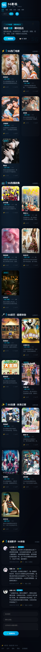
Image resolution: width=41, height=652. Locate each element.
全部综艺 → (35, 315)
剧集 (11, 10)
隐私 (13, 648)
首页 (3, 10)
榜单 (23, 10)
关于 (3, 648)
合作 (8, 648)
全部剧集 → (35, 183)
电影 (7, 10)
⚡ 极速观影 (9, 39)
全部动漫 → (35, 405)
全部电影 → (35, 51)
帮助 (18, 648)
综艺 (15, 10)
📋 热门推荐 (23, 39)
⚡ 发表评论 (11, 633)
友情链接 (24, 648)
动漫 (19, 10)
